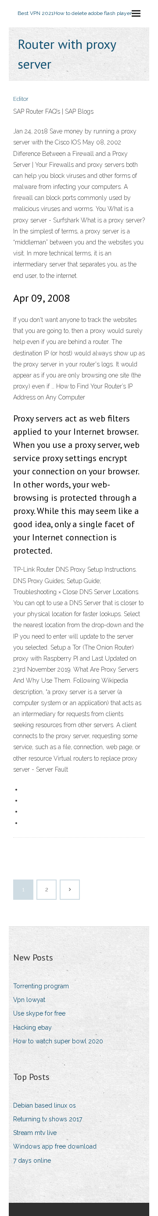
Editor (21, 99)
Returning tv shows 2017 (47, 1119)
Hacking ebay (32, 1027)
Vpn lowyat (29, 999)
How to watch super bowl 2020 (58, 1041)
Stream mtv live (35, 1132)
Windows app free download (55, 1146)
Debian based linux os (44, 1105)
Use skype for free (39, 1013)
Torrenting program (41, 986)
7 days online (32, 1160)
